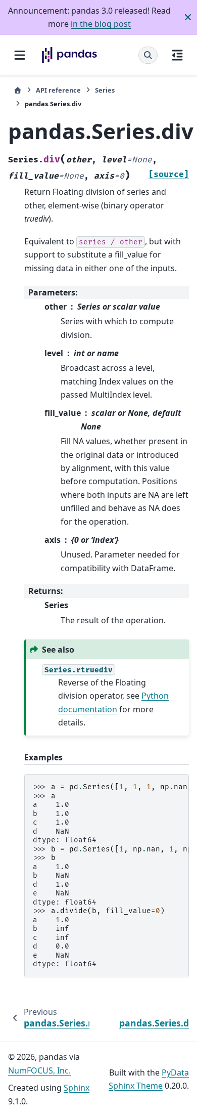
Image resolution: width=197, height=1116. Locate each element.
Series (105, 90)
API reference (58, 90)
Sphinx (76, 1087)
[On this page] (177, 55)
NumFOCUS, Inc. (39, 1070)
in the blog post (101, 23)
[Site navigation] (19, 55)
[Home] (18, 90)
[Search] (148, 55)
